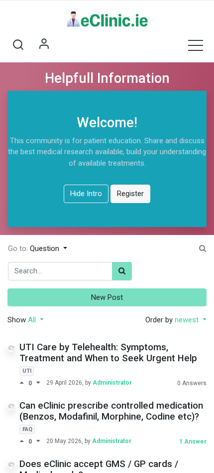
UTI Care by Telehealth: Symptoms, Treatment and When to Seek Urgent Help (108, 353)
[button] (18, 45)
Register (130, 193)
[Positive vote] (23, 383)
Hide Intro (86, 193)
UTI (26, 371)
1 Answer (193, 441)
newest (188, 319)
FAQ (27, 429)
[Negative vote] (38, 383)
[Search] (122, 271)
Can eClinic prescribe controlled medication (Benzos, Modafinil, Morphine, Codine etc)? (111, 411)
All (33, 319)
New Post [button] (107, 297)
